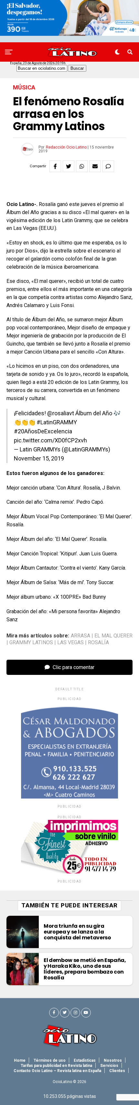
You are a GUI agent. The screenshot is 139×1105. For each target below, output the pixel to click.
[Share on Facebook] (55, 166)
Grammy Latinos (31, 642)
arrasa (80, 635)
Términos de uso (50, 1060)
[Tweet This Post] (68, 166)
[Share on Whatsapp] (82, 166)
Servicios (109, 1065)
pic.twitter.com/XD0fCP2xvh (50, 440)
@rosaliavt (60, 413)
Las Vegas (70, 642)
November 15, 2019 (39, 458)
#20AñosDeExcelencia (43, 431)
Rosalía (98, 642)
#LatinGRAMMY (57, 422)
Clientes (117, 1071)
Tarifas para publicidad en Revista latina (56, 1065)
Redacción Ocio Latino (66, 147)
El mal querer (113, 635)
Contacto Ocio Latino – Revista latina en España (57, 1071)
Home (20, 1060)
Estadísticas (85, 1060)
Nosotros (113, 1060)
